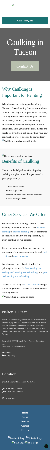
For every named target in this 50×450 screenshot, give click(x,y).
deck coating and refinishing (24, 272)
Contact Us (25, 66)
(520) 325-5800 (31, 284)
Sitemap (7, 353)
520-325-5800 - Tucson (13, 389)
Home (25, 412)
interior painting (21, 231)
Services (25, 421)
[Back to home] (25, 6)
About (25, 417)
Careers (25, 430)
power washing (20, 256)
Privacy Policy (9, 355)
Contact (25, 425)
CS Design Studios (18, 347)
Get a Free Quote (25, 20)
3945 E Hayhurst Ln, (19, 382)
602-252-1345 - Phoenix (13, 392)
